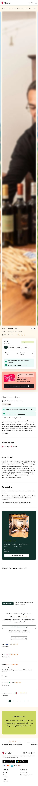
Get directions (7, 603)
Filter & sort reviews (17, 638)
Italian (26, 347)
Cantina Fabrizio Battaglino (10, 328)
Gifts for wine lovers (26, 775)
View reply (4, 676)
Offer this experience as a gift (18, 386)
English (19, 347)
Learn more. (23, 365)
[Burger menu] (35, 3)
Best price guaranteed (27, 342)
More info (10, 362)
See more (5, 433)
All (5, 347)
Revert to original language (19, 627)
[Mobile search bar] (28, 3)
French (12, 347)
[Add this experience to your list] (35, 328)
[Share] (31, 328)
